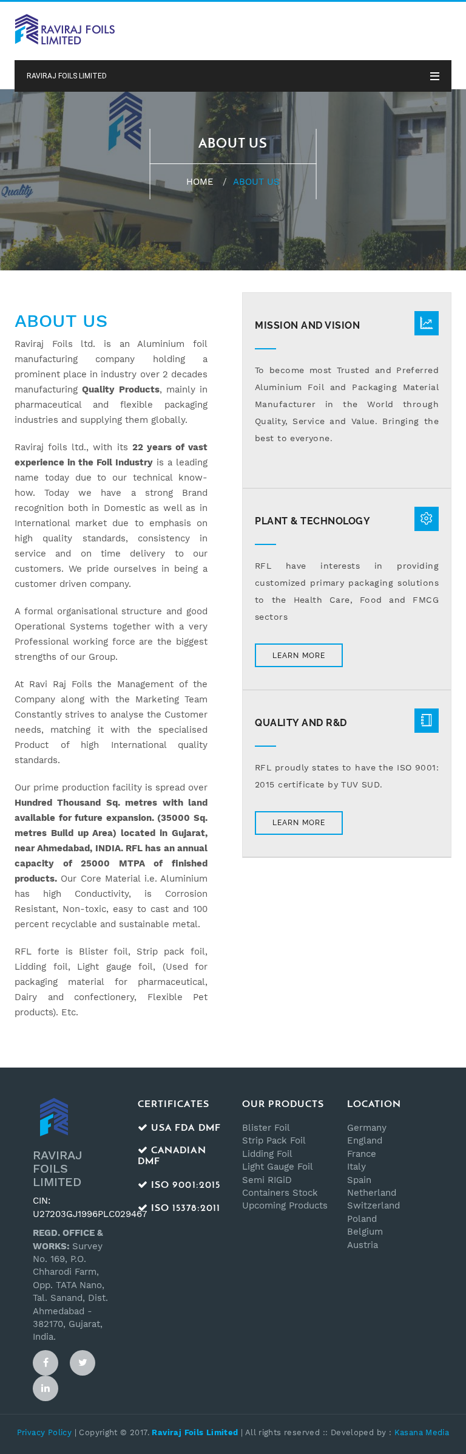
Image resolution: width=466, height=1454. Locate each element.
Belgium (365, 1231)
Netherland (371, 1192)
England (364, 1140)
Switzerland (373, 1205)
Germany (367, 1127)
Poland (362, 1218)
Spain (359, 1180)
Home (200, 181)
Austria (362, 1245)
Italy (356, 1166)
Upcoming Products (285, 1205)
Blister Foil (266, 1127)
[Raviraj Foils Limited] (65, 28)
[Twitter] (82, 1363)
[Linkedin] (45, 1388)
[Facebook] (45, 1363)
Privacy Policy (44, 1432)
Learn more (299, 655)
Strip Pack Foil (274, 1140)
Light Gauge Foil (277, 1166)
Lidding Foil (267, 1153)
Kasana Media (422, 1432)
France (361, 1153)
